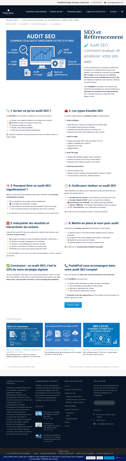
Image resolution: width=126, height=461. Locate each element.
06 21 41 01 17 (101, 420)
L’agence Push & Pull (71, 409)
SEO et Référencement (39, 24)
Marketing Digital (70, 406)
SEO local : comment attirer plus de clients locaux (101, 350)
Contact (67, 426)
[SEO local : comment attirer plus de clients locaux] (101, 335)
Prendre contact (73, 305)
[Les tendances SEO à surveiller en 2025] (63, 335)
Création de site (69, 393)
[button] (122, 11)
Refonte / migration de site (75, 402)
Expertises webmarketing (73, 389)
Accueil (66, 386)
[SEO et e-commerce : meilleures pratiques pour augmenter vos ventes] (24, 335)
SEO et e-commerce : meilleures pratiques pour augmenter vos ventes (94, 367)
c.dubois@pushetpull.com (105, 424)
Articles (67, 422)
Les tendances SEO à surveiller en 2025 (59, 350)
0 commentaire (56, 24)
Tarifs (68, 416)
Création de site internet (74, 396)
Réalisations (70, 413)
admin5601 (24, 24)
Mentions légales (71, 419)
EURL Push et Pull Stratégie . (22, 453)
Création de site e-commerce (76, 399)
